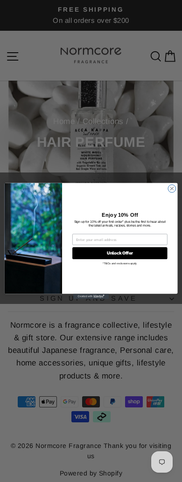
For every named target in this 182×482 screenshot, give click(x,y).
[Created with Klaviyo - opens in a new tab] (91, 296)
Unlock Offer (120, 253)
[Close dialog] (172, 189)
